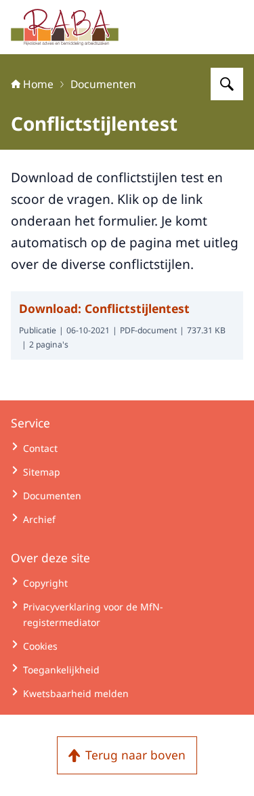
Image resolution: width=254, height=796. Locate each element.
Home (38, 84)
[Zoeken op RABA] (227, 84)
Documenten (103, 84)
